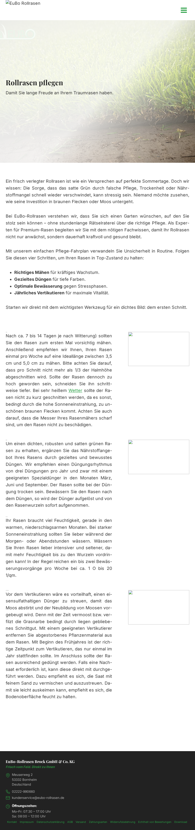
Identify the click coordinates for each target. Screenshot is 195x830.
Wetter (75, 390)
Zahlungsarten (98, 822)
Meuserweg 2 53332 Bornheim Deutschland (24, 779)
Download (180, 822)
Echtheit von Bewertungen (154, 822)
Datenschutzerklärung (50, 822)
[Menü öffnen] (183, 10)
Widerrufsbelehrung (122, 822)
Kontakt (12, 822)
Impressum (27, 822)
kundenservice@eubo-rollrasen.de (38, 798)
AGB (70, 822)
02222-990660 (23, 791)
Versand (81, 822)
